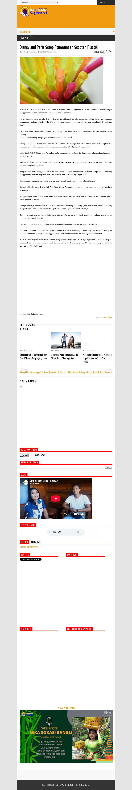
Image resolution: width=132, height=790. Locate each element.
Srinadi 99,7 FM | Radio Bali (63, 785)
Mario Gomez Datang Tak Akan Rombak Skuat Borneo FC (90, 372)
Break (24, 38)
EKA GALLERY (66, 708)
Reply (23, 52)
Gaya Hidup (32, 52)
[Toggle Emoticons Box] (21, 387)
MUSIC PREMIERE (29, 547)
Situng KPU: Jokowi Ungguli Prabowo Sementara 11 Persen (42, 372)
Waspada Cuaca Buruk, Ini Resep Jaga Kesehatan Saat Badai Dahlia (97, 358)
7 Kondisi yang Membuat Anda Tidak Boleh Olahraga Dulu (64, 356)
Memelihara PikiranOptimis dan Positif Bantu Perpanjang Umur (33, 356)
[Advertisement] (66, 22)
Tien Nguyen (85, 785)
